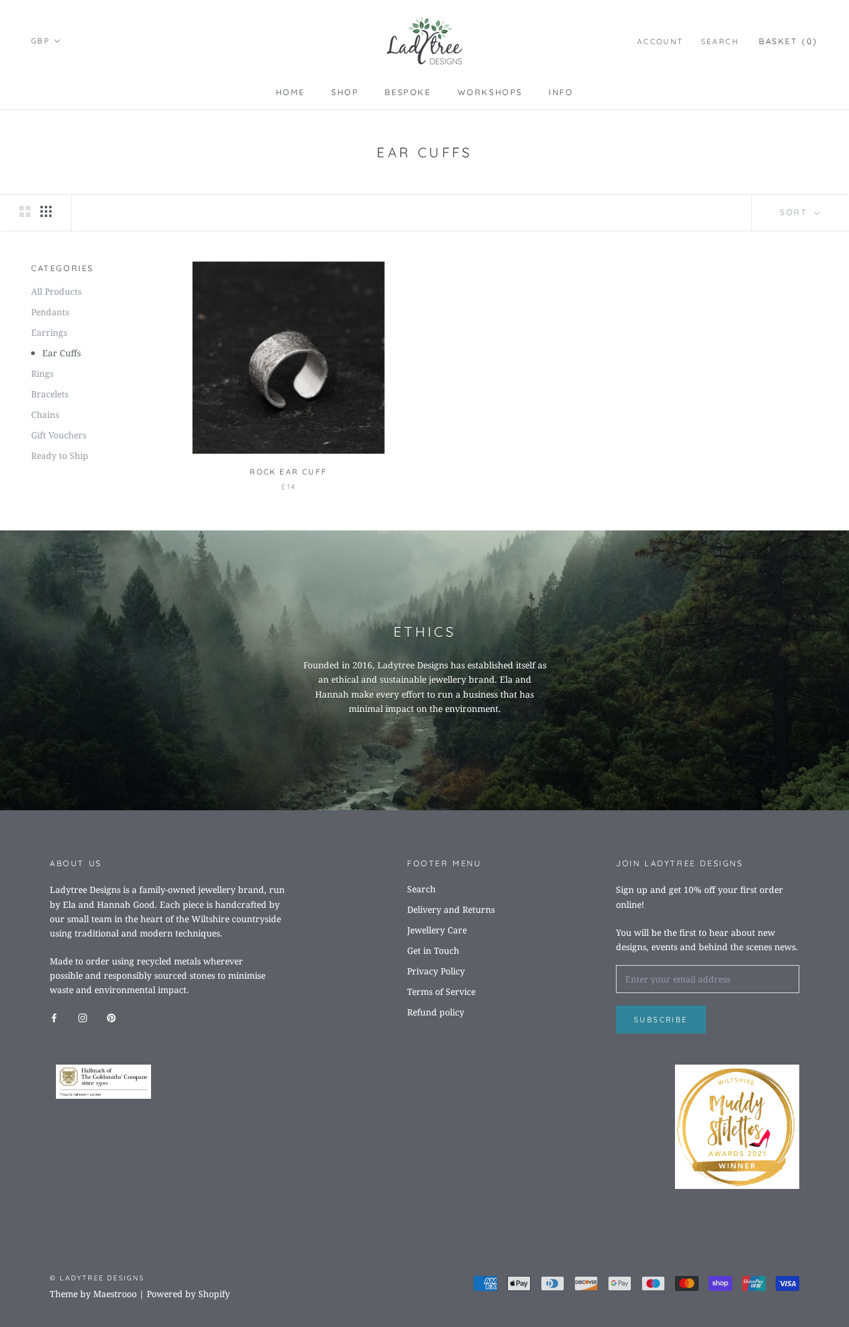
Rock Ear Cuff (288, 471)
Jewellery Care (437, 930)
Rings (42, 373)
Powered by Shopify (188, 1294)
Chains (45, 414)
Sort (796, 212)
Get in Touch (433, 950)
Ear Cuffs (61, 353)
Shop (345, 92)
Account (660, 41)
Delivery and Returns (451, 909)
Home (290, 92)
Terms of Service (441, 991)
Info (561, 92)
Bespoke (408, 92)
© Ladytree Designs (97, 1278)
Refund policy (435, 1012)
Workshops (490, 92)
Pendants (50, 312)
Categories (62, 268)
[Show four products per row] (46, 211)
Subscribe (661, 1019)
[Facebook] (54, 1016)
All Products (56, 291)
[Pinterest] (111, 1016)
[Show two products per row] (24, 211)
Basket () (788, 41)
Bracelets (49, 394)
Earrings (49, 332)
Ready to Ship (59, 455)
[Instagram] (82, 1016)
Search (720, 41)
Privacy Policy (436, 971)
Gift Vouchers (58, 435)
